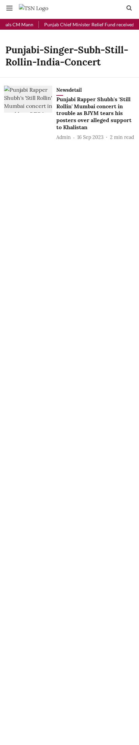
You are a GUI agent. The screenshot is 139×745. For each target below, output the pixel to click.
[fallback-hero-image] (30, 114)
